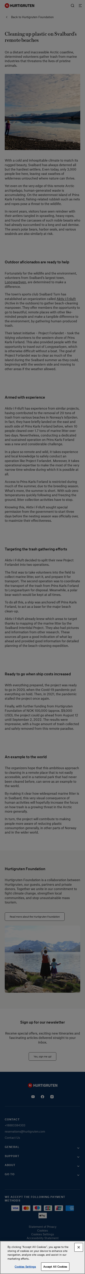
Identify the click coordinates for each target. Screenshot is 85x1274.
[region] (42, 1257)
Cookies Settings (25, 1266)
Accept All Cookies (55, 1266)
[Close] (78, 1247)
